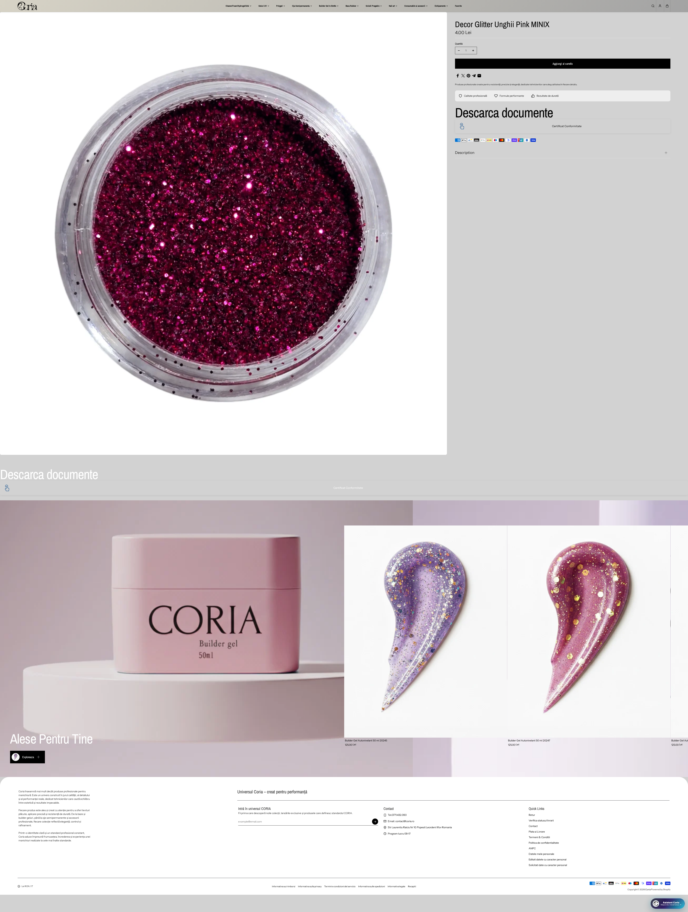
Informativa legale (396, 886)
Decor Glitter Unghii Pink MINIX (502, 24)
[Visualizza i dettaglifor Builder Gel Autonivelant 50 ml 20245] (425, 631)
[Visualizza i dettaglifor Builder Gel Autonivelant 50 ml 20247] (588, 631)
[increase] (473, 50)
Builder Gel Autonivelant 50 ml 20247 (529, 740)
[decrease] (458, 50)
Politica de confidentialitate (544, 842)
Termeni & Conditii (539, 837)
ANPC (532, 848)
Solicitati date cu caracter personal (548, 865)
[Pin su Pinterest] (468, 75)
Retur (532, 815)
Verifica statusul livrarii (541, 820)
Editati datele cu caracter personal (547, 859)
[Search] (653, 6)
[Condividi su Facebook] (457, 75)
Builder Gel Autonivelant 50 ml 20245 (366, 740)
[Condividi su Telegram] (474, 75)
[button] (667, 6)
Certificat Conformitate (566, 126)
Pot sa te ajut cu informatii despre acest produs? (654, 890)
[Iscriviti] (375, 822)
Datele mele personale (541, 854)
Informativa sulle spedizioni (371, 886)
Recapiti (412, 886)
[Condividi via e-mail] (479, 75)
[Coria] (27, 6)
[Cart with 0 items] (667, 6)
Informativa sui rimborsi (283, 886)
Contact (533, 826)
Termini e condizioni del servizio (339, 886)
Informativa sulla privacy (310, 886)
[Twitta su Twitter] (463, 75)
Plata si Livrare (537, 831)
